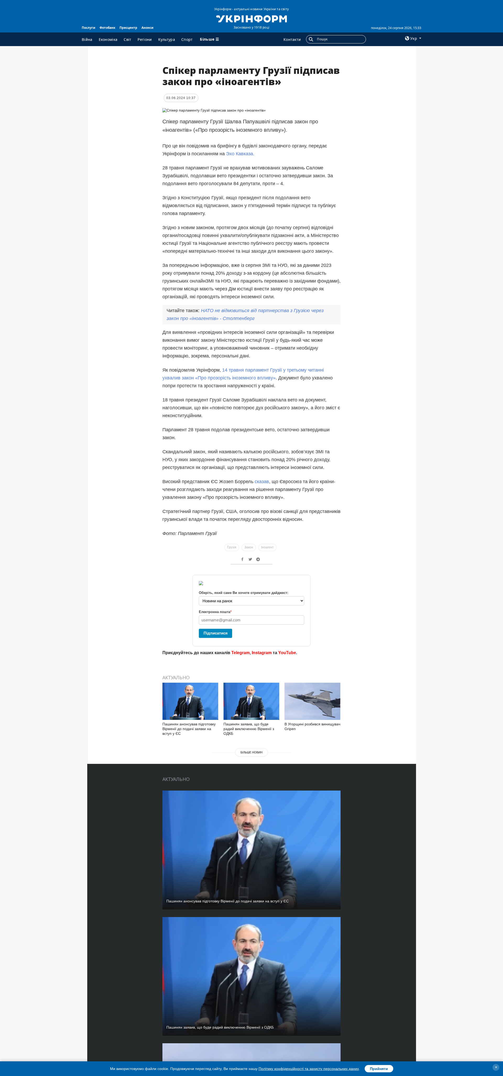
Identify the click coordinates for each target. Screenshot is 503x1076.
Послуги (88, 27)
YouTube (287, 652)
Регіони (145, 39)
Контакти (292, 39)
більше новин (251, 752)
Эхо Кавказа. (240, 153)
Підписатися (216, 633)
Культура (166, 39)
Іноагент (267, 547)
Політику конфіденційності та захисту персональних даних (309, 1069)
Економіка (108, 39)
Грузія (231, 547)
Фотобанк (107, 27)
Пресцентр (128, 27)
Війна (87, 39)
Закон (248, 547)
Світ (127, 39)
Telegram (240, 652)
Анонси (147, 27)
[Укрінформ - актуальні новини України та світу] (251, 18)
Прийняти (379, 1069)
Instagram (262, 652)
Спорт (187, 39)
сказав (262, 481)
